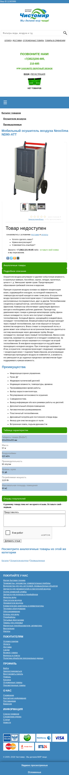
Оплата (6, 644)
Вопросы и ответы (11, 655)
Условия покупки (10, 641)
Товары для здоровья (13, 623)
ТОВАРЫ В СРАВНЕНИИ (55, 40)
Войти (6, 668)
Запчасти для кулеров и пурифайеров (20, 594)
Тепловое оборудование (14, 609)
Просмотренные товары (14, 685)
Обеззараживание (11, 611)
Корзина (7, 680)
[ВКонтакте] (8, 257)
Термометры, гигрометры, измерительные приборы (27, 583)
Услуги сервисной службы (15, 592)
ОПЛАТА (8, 40)
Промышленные (12, 124)
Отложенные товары (12, 682)
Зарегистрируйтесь (35, 219)
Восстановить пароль (13, 674)
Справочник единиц (12, 717)
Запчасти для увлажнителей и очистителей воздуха (27, 589)
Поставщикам (9, 701)
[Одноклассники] (14, 257)
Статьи (6, 719)
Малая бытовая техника (14, 580)
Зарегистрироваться (12, 671)
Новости (7, 722)
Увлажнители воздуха (13, 603)
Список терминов (11, 714)
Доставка (7, 647)
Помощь (7, 677)
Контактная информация (14, 698)
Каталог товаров (11, 113)
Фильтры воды (9, 597)
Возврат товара (10, 653)
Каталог (5, 560)
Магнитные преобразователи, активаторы (22, 626)
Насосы (6, 631)
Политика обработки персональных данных (23, 658)
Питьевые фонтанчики (13, 620)
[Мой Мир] (18, 257)
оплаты (44, 234)
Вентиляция (8, 628)
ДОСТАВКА (17, 40)
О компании (8, 695)
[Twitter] (11, 257)
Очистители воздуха (12, 600)
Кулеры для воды (11, 614)
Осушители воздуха (14, 118)
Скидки (6, 650)
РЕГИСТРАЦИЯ (38, 74)
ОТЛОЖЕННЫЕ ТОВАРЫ (33, 40)
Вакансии (7, 704)
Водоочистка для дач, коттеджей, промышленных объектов (30, 586)
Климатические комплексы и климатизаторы (23, 606)
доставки (35, 234)
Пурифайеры (9, 617)
